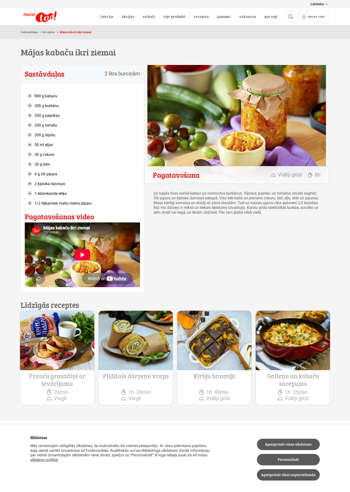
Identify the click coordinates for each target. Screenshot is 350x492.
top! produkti (174, 16)
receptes (201, 16)
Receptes (48, 32)
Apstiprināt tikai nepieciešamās (288, 474)
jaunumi (224, 16)
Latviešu (317, 4)
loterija (106, 16)
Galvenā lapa (29, 32)
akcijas (127, 16)
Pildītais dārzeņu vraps (136, 376)
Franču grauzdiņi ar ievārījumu (57, 379)
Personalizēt (288, 459)
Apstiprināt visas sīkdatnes (288, 444)
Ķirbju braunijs (214, 376)
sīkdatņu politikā (44, 460)
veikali (148, 16)
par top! (271, 16)
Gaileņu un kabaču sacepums (293, 379)
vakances (247, 16)
